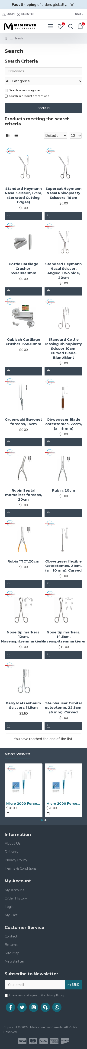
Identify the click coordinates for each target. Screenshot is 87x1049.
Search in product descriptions (29, 96)
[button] (42, 820)
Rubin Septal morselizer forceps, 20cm (23, 495)
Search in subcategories (24, 90)
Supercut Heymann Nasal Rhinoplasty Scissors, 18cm (63, 193)
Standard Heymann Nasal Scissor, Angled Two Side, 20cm (63, 271)
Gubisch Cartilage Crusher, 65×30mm (23, 341)
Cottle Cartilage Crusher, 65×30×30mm (23, 268)
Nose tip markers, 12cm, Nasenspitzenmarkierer (23, 636)
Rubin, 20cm (63, 490)
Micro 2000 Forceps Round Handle (63, 803)
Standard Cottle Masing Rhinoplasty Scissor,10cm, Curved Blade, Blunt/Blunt (63, 348)
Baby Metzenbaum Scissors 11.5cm (23, 705)
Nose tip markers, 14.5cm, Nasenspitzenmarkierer (63, 636)
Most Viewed (17, 754)
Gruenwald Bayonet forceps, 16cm (23, 421)
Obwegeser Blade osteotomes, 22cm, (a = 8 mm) (63, 424)
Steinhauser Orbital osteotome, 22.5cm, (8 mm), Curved (63, 707)
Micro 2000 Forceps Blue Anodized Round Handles (23, 803)
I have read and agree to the (36, 995)
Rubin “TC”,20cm (23, 561)
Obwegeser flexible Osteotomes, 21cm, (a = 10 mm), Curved (63, 565)
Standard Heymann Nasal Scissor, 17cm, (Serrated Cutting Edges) (23, 195)
